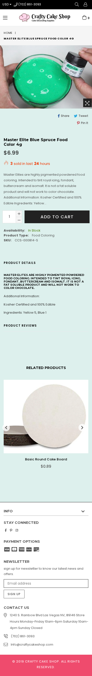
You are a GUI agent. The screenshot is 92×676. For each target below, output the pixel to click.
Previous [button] (6, 427)
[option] (44, 428)
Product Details (20, 263)
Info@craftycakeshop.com (32, 644)
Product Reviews (20, 325)
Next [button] (82, 427)
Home (8, 33)
